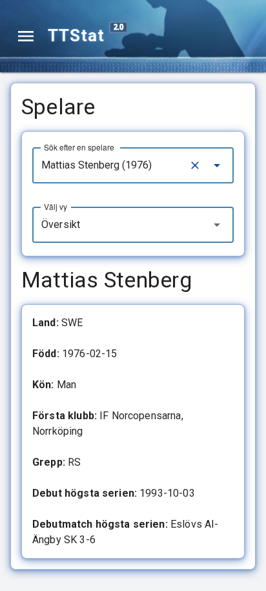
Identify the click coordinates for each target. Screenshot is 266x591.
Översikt (60, 224)
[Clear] (195, 165)
